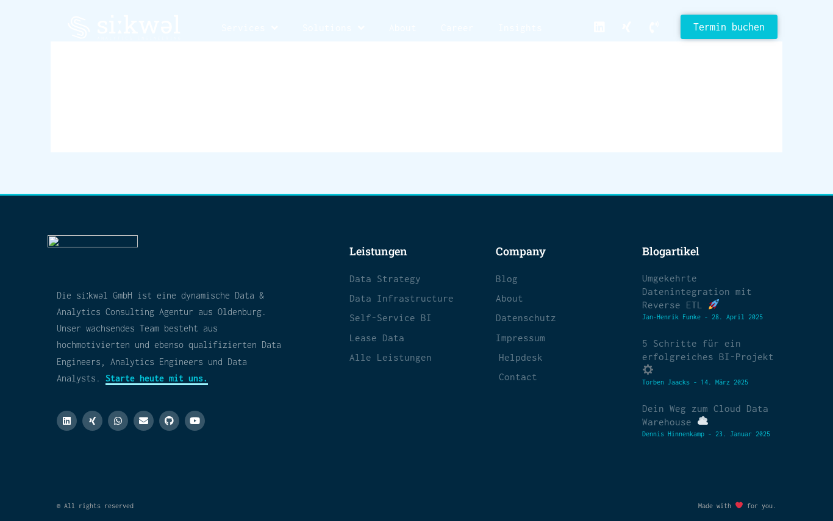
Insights (520, 27)
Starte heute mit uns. (156, 378)
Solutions (327, 27)
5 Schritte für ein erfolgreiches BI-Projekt (708, 350)
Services (243, 27)
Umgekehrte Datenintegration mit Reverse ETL (697, 291)
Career (457, 27)
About (402, 27)
